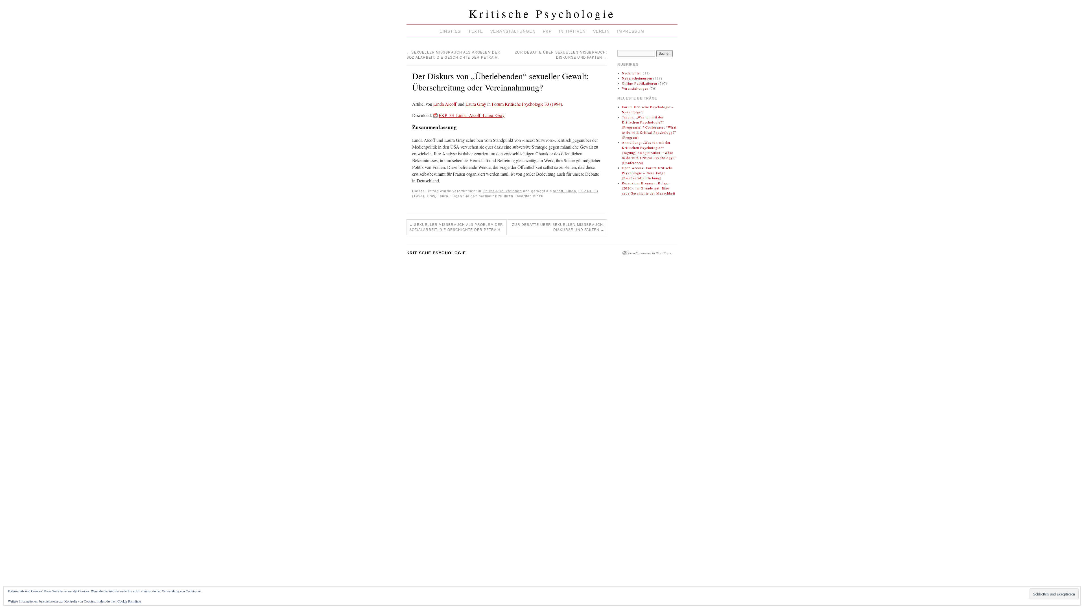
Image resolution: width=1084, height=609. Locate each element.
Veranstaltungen (513, 31)
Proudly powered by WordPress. (650, 253)
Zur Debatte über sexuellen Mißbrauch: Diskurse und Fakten (558, 227)
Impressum (630, 31)
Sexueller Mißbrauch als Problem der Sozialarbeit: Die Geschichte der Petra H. (456, 227)
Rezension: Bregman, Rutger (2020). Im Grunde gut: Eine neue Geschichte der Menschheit (648, 188)
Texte (475, 31)
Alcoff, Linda (564, 191)
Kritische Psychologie (542, 13)
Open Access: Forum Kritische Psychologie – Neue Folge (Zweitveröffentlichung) (647, 173)
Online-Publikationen (502, 191)
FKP (547, 31)
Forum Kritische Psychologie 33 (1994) (527, 104)
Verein (601, 31)
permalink (488, 196)
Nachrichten (632, 73)
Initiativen (572, 31)
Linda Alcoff (444, 104)
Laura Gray (475, 104)
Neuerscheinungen (637, 78)
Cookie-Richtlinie (129, 601)
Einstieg (450, 31)
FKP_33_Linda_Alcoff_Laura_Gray (471, 115)
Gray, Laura (437, 196)
